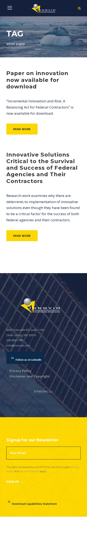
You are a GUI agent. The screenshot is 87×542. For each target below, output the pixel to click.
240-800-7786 (14, 340)
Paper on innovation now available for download (37, 80)
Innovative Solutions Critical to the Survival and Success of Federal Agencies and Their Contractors (42, 167)
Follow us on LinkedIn (28, 360)
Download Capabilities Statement (34, 504)
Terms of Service (29, 471)
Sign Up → (14, 482)
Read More (22, 129)
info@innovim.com (18, 345)
